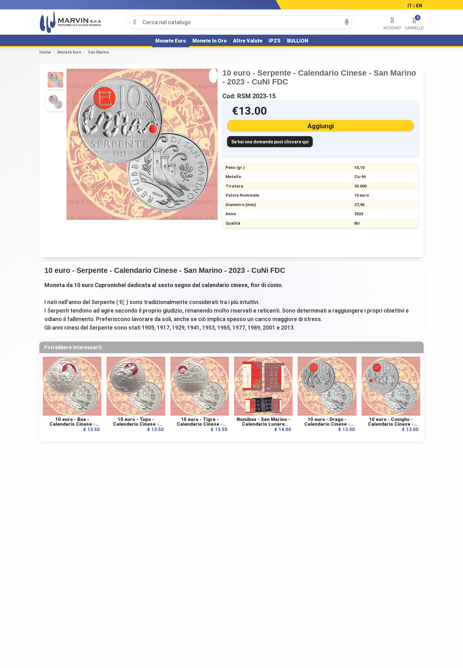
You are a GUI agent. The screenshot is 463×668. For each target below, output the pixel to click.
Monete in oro (209, 41)
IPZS (275, 41)
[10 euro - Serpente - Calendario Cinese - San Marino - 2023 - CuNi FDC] (55, 101)
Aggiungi (320, 126)
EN (419, 5)
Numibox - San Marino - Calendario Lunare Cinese (263, 424)
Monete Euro (170, 41)
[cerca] (134, 22)
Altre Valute (247, 41)
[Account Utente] (392, 20)
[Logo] (70, 22)
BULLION (297, 41)
